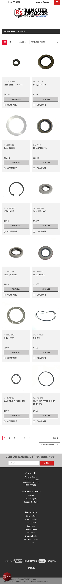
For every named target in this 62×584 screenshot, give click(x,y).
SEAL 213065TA (40, 148)
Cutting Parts (31, 523)
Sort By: (22, 42)
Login (38, 2)
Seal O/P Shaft (39, 211)
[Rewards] (7, 576)
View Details (16, 99)
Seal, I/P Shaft (10, 274)
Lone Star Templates (40, 582)
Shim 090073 (9, 148)
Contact (31, 543)
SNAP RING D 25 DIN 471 (14, 401)
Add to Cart (46, 99)
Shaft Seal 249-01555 (13, 85)
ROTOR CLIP (9, 211)
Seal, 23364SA (39, 85)
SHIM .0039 (9, 338)
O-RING (36, 338)
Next (55, 438)
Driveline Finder (31, 536)
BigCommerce (18, 582)
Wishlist (31, 495)
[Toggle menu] (4, 4)
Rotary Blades (31, 519)
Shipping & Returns (31, 502)
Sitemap (32, 579)
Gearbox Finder (31, 529)
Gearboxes (31, 526)
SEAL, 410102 (39, 274)
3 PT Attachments (31, 539)
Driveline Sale (31, 516)
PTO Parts (31, 533)
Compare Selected (49, 445)
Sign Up (46, 2)
